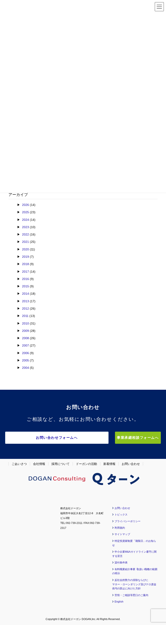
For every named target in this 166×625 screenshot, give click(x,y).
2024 (25, 219)
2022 (25, 234)
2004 (25, 367)
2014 (25, 293)
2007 (25, 345)
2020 (25, 249)
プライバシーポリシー (127, 521)
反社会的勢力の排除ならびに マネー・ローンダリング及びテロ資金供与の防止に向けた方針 (134, 584)
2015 (25, 286)
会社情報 (39, 464)
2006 (25, 353)
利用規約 (120, 527)
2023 (25, 227)
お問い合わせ (131, 464)
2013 (25, 301)
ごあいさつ (19, 464)
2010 (25, 323)
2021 (25, 241)
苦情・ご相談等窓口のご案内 (131, 595)
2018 (25, 264)
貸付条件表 (121, 562)
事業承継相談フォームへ (138, 437)
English (119, 601)
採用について (60, 464)
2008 (25, 338)
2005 (25, 360)
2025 (25, 212)
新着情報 (109, 464)
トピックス (121, 514)
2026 (25, 205)
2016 (25, 279)
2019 (25, 256)
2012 (25, 308)
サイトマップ (122, 534)
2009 (25, 330)
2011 (25, 316)
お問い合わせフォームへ (57, 437)
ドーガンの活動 (86, 464)
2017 (25, 271)
